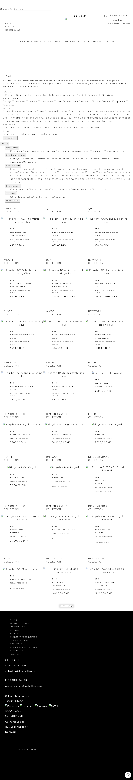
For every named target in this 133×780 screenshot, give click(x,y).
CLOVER (52, 111)
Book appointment (93, 41)
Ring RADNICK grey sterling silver (63, 386)
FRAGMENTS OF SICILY (57, 114)
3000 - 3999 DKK (74, 127)
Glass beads (47, 101)
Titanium (9, 95)
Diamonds (20, 101)
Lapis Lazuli (72, 101)
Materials (11, 148)
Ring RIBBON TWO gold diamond (19, 529)
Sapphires (120, 101)
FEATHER (10, 114)
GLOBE (76, 114)
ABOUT (8, 23)
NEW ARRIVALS (25, 41)
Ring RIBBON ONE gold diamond (103, 480)
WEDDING (108, 121)
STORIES (110, 41)
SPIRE (64, 121)
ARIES (8, 111)
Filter (3, 144)
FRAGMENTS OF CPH (30, 114)
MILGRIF (124, 114)
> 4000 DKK (93, 127)
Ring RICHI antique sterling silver (105, 283)
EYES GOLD (123, 111)
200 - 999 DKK (12, 127)
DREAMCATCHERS (104, 111)
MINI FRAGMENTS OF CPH (19, 118)
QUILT (105, 118)
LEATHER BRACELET (105, 114)
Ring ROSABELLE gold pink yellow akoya (105, 582)
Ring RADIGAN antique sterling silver (103, 335)
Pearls (98, 101)
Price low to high (13, 134)
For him (47, 41)
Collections (12, 165)
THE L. (83, 121)
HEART (87, 114)
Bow (42, 111)
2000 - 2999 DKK (53, 127)
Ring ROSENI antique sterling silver (22, 335)
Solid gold (90, 95)
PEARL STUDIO (90, 118)
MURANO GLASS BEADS (50, 118)
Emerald (33, 101)
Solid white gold (107, 95)
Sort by (10, 193)
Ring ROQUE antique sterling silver (106, 232)
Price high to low (34, 134)
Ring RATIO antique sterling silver (63, 335)
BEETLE (32, 111)
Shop (36, 41)
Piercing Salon (72, 41)
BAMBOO (20, 111)
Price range (12, 186)
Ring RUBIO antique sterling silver (21, 386)
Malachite (86, 101)
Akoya (8, 101)
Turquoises (30, 162)
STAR (73, 121)
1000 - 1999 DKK (32, 127)
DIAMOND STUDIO (80, 111)
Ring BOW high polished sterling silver (61, 283)
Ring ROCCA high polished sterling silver (20, 283)
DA (105, 16)
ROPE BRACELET (120, 118)
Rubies (108, 101)
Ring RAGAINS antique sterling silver (18, 232)
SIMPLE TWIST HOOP (46, 121)
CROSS (63, 111)
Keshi (59, 101)
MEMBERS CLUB (12, 30)
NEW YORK (73, 118)
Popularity (51, 134)
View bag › (118, 20)
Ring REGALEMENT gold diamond (103, 529)
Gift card (57, 41)
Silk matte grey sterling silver (66, 95)
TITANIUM (95, 121)
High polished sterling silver (32, 95)
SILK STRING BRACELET (18, 121)
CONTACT (9, 27)
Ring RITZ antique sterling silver (62, 232)
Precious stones (15, 155)
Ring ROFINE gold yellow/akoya (59, 582)
